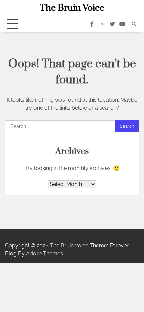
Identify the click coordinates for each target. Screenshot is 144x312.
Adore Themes (44, 253)
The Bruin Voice (72, 8)
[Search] (134, 24)
